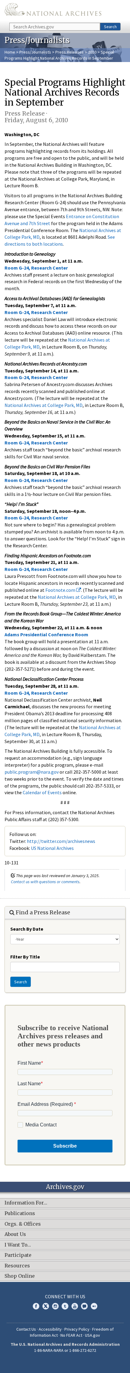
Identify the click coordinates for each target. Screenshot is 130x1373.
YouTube (74, 1306)
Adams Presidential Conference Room (46, 634)
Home (10, 52)
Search (110, 26)
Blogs (84, 1306)
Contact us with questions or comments (45, 881)
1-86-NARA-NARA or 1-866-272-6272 (65, 1350)
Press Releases (69, 52)
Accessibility (50, 1329)
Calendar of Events (42, 792)
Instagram (55, 1306)
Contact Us (26, 1329)
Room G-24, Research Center (36, 268)
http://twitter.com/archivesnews (61, 841)
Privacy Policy (76, 1329)
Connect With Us (65, 1296)
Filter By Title (25, 957)
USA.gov (92, 1335)
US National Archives (52, 848)
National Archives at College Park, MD (44, 405)
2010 (92, 52)
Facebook (36, 1306)
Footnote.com (60, 590)
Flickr (94, 1306)
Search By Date (26, 929)
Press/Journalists (35, 52)
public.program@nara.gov (32, 772)
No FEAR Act (71, 1335)
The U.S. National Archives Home (53, 11)
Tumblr (65, 1306)
